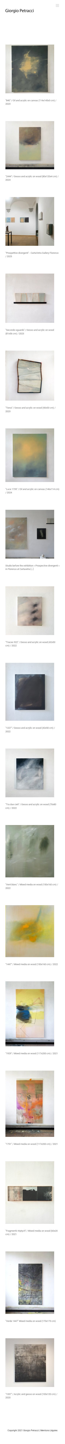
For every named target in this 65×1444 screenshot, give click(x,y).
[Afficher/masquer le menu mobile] (58, 5)
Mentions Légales (48, 1430)
